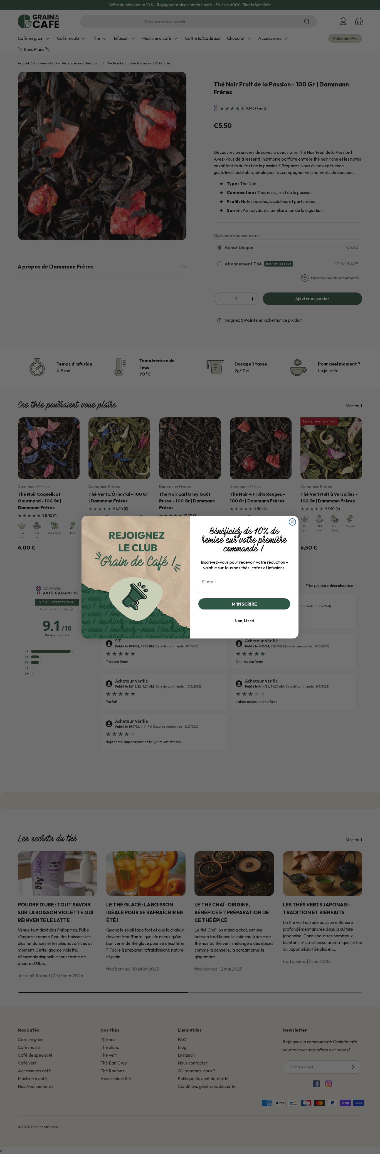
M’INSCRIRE (244, 604)
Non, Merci (244, 620)
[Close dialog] (292, 522)
